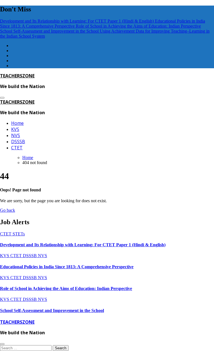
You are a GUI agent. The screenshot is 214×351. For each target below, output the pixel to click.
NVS (15, 135)
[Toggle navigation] (2, 98)
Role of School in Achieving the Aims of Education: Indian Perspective (66, 288)
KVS (15, 129)
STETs (19, 233)
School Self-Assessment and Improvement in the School (52, 310)
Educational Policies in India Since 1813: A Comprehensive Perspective (66, 266)
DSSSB (18, 141)
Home (17, 123)
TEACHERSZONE (17, 76)
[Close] (2, 344)
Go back (7, 210)
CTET (17, 148)
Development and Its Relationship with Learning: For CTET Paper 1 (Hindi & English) (83, 244)
